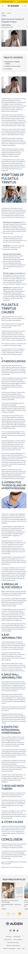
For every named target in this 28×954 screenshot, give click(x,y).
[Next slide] (19, 913)
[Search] (23, 6)
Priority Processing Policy (13, 945)
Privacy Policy (7, 939)
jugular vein (4, 613)
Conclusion (8, 69)
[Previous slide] (8, 913)
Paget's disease (11, 831)
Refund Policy (17, 936)
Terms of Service (17, 939)
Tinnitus (9, 13)
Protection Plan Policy (13, 942)
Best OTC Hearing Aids (9, 948)
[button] (15, 913)
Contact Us (9, 936)
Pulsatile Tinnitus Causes (12, 66)
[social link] (10, 931)
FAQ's (18, 948)
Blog (23, 948)
